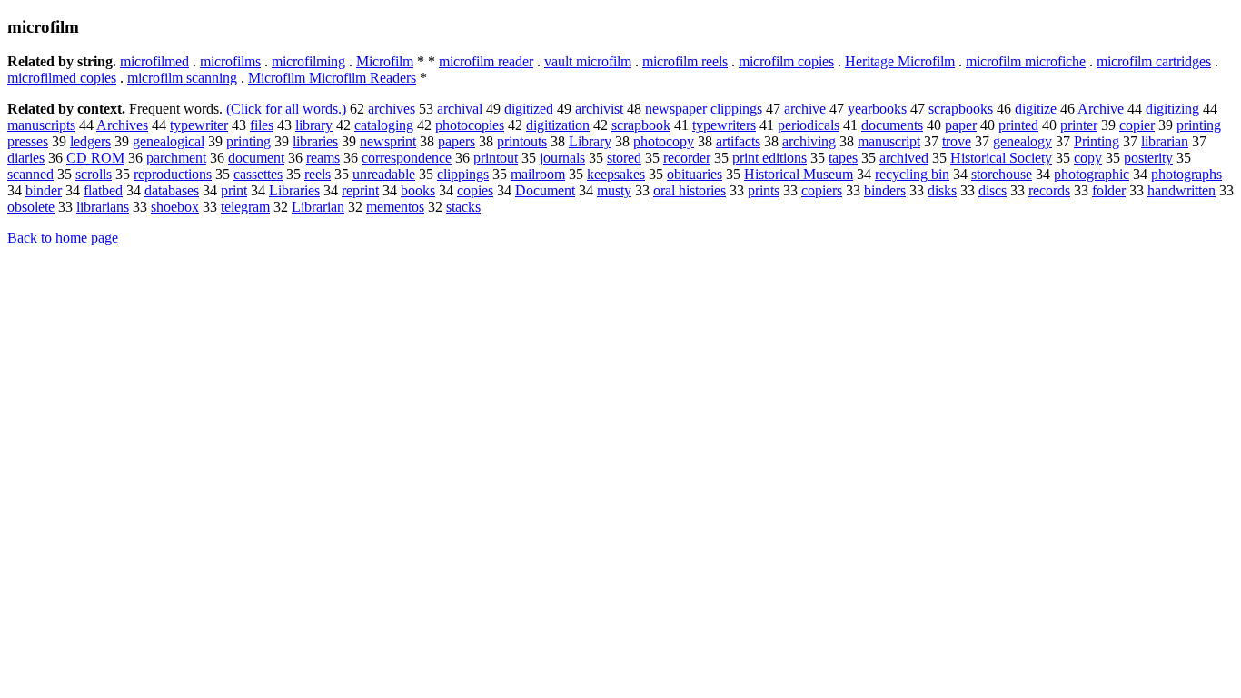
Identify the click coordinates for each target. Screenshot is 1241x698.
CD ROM (95, 157)
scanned (30, 174)
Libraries (294, 190)
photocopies (469, 125)
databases (171, 190)
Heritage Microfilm (900, 61)
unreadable (383, 174)
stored (624, 157)
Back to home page (62, 237)
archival (459, 108)
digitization (558, 125)
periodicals (808, 125)
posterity (1148, 157)
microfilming (308, 61)
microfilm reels (685, 61)
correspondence (407, 157)
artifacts (738, 141)
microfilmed (154, 61)
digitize (1036, 108)
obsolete (31, 206)
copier (1137, 125)
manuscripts (41, 125)
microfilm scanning (182, 77)
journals (562, 157)
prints (763, 190)
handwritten (1181, 190)
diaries (26, 157)
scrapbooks (960, 108)
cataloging (383, 125)
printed (1018, 125)
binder (43, 190)
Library (590, 141)
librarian (1164, 141)
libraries (315, 141)
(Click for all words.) (286, 108)
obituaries (694, 174)
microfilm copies (786, 61)
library (314, 125)
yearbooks (877, 108)
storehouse (1001, 174)
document (256, 157)
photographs (1186, 174)
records (1049, 190)
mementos (395, 206)
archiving (809, 141)
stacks (463, 206)
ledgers (90, 141)
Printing (1096, 141)
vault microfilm (587, 61)
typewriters (724, 125)
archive (805, 108)
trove (956, 141)
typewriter (199, 125)
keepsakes (616, 174)
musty (614, 190)
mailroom (538, 174)
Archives (122, 125)
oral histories (689, 190)
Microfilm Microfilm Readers (332, 77)
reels (317, 174)
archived (903, 157)
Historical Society (1001, 157)
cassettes (258, 174)
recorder (686, 157)
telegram (245, 206)
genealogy (1022, 141)
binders (885, 190)
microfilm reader (486, 61)
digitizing (1172, 108)
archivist (599, 108)
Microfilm (384, 61)
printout (495, 157)
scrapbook (640, 125)
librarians (102, 206)
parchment (176, 157)
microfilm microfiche (1026, 61)
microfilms (230, 61)
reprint (360, 190)
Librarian (318, 206)
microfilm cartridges (1154, 61)
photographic (1091, 174)
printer (1078, 125)
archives (391, 108)
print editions (769, 157)
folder (1109, 190)
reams (323, 157)
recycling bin (912, 174)
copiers (821, 190)
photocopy (663, 141)
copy (1088, 157)
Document (545, 190)
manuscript (889, 141)
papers (456, 141)
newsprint (388, 141)
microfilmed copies (61, 77)
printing (248, 141)
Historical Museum (798, 174)
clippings (463, 174)
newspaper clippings (703, 108)
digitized (528, 108)
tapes (843, 157)
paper (961, 125)
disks (942, 190)
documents (892, 125)
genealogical (168, 141)
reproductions (173, 174)
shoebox (175, 206)
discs (992, 190)
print (234, 190)
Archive (1100, 108)
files (261, 125)
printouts (522, 141)
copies (475, 190)
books (418, 190)
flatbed (103, 190)
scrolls (93, 174)
